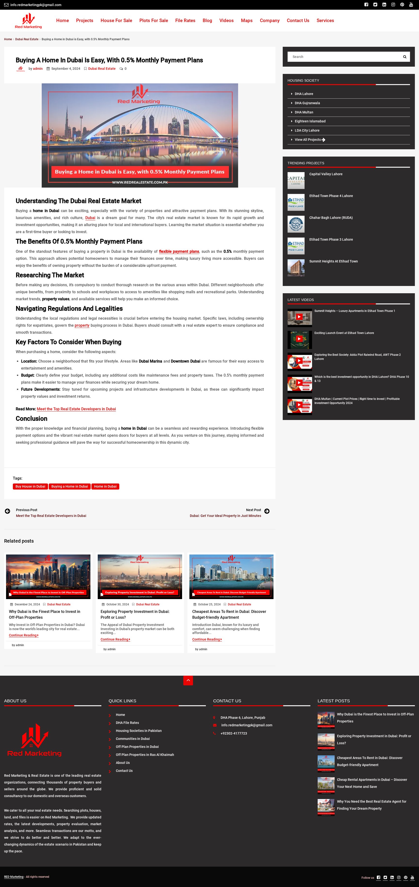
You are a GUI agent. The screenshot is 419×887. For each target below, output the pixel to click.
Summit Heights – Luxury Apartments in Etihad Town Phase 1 (354, 311)
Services (325, 20)
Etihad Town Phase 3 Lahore (331, 239)
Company (270, 20)
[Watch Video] (300, 318)
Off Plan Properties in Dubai (137, 747)
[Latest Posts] (326, 719)
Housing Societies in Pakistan (139, 731)
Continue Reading (23, 635)
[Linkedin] (385, 5)
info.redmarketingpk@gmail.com (246, 725)
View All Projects (308, 140)
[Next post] (266, 512)
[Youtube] (412, 5)
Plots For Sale (153, 20)
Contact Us (298, 20)
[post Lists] (22, 69)
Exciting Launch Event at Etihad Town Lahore (344, 333)
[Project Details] (296, 180)
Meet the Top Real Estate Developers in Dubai (76, 409)
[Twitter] (376, 5)
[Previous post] (7, 512)
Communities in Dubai (133, 739)
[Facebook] (367, 5)
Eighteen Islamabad (310, 121)
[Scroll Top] (188, 680)
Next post (253, 510)
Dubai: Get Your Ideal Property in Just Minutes (225, 516)
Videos (226, 20)
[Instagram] (394, 5)
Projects (84, 20)
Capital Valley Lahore (326, 174)
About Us (123, 763)
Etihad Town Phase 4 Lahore (331, 196)
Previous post (26, 510)
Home (62, 20)
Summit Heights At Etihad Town (333, 261)
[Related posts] (48, 576)
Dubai (90, 217)
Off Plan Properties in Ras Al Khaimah (145, 755)
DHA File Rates (127, 723)
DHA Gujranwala (307, 103)
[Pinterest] (403, 5)
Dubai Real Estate (102, 69)
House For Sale (116, 20)
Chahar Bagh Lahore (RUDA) (331, 218)
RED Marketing (14, 877)
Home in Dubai (105, 486)
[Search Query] (405, 57)
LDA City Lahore (307, 130)
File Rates (185, 20)
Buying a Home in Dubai (69, 486)
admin (38, 69)
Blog (207, 20)
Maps (247, 20)
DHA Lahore (304, 94)
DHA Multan (304, 112)
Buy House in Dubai (30, 486)
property (82, 325)
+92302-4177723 (234, 733)
